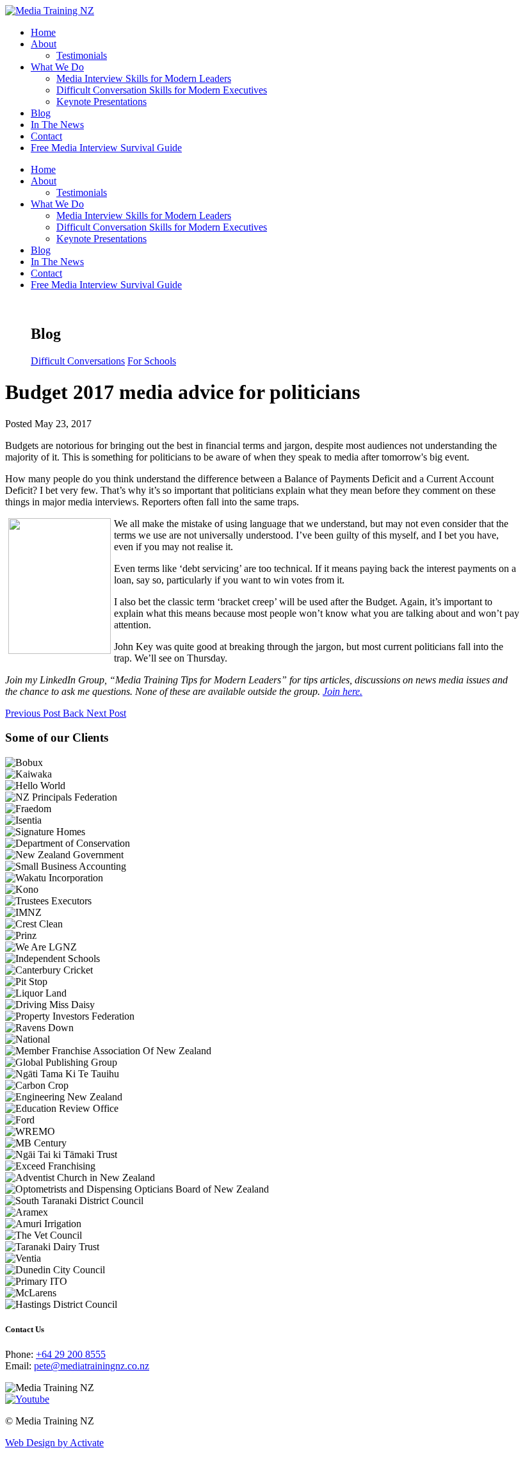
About (43, 43)
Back (74, 713)
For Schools (151, 360)
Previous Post (34, 713)
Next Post (106, 713)
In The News (57, 124)
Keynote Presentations (101, 101)
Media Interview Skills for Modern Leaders (143, 78)
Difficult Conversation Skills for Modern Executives (161, 90)
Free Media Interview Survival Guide (106, 147)
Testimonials (81, 55)
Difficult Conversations (78, 360)
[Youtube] (27, 1399)
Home (43, 32)
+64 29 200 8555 (71, 1354)
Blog (41, 113)
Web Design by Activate (54, 1442)
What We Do (57, 66)
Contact (46, 136)
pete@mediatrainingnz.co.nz (91, 1365)
